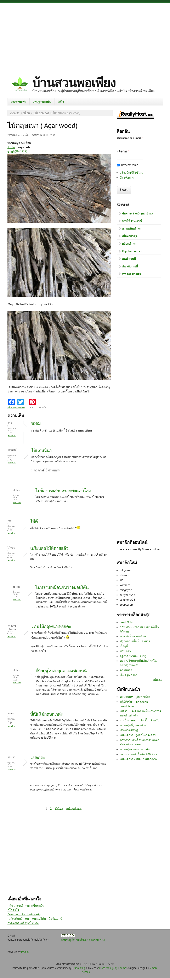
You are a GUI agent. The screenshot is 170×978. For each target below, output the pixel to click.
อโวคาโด (13, 910)
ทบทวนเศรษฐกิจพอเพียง (135, 697)
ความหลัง (126, 670)
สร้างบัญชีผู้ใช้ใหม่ (131, 173)
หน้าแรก (14, 113)
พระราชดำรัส (18, 101)
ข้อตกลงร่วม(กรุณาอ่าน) (137, 213)
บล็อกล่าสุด (129, 243)
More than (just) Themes (113, 968)
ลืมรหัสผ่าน (127, 177)
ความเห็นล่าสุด (131, 228)
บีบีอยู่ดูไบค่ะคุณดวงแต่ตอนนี (60, 670)
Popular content (133, 251)
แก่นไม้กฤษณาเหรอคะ (51, 626)
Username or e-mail (130, 138)
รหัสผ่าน (123, 151)
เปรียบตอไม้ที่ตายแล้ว (49, 548)
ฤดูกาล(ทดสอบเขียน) (133, 656)
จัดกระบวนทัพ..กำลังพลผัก (23, 914)
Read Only (126, 622)
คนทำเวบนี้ (129, 259)
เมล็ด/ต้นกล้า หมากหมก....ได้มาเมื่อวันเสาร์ (34, 919)
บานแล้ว (125, 651)
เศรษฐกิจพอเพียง (42, 101)
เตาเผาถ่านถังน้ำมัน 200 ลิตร (138, 754)
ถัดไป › (59, 808)
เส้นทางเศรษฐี (129, 730)
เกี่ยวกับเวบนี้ (130, 266)
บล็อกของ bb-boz (16, 407)
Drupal (25, 951)
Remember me (129, 165)
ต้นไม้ (11, 147)
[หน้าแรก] (19, 85)
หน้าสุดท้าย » (73, 808)
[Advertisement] (85, 36)
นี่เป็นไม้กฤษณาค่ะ (47, 714)
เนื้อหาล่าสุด (129, 236)
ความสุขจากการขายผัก (134, 749)
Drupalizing (78, 968)
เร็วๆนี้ (124, 646)
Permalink (11, 435)
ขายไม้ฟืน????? (17, 151)
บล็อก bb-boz (41, 113)
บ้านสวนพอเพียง (74, 82)
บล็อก (26, 113)
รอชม (36, 423)
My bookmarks (131, 274)
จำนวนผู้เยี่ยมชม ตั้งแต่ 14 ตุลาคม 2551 (83, 940)
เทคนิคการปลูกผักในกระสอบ (138, 735)
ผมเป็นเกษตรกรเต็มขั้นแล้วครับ (139, 720)
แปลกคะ (37, 757)
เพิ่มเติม (158, 680)
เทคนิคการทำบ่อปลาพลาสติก (138, 759)
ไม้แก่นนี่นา (41, 450)
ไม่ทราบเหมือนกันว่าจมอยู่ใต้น (61, 587)
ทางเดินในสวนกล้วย (133, 636)
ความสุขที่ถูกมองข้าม (133, 725)
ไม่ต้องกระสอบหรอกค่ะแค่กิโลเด (63, 490)
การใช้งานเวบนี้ (132, 221)
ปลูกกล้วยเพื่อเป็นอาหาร (135, 641)
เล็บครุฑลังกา (128, 675)
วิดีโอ (61, 101)
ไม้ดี (34, 521)
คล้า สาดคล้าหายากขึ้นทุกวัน (25, 905)
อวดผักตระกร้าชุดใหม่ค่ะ (23, 923)
